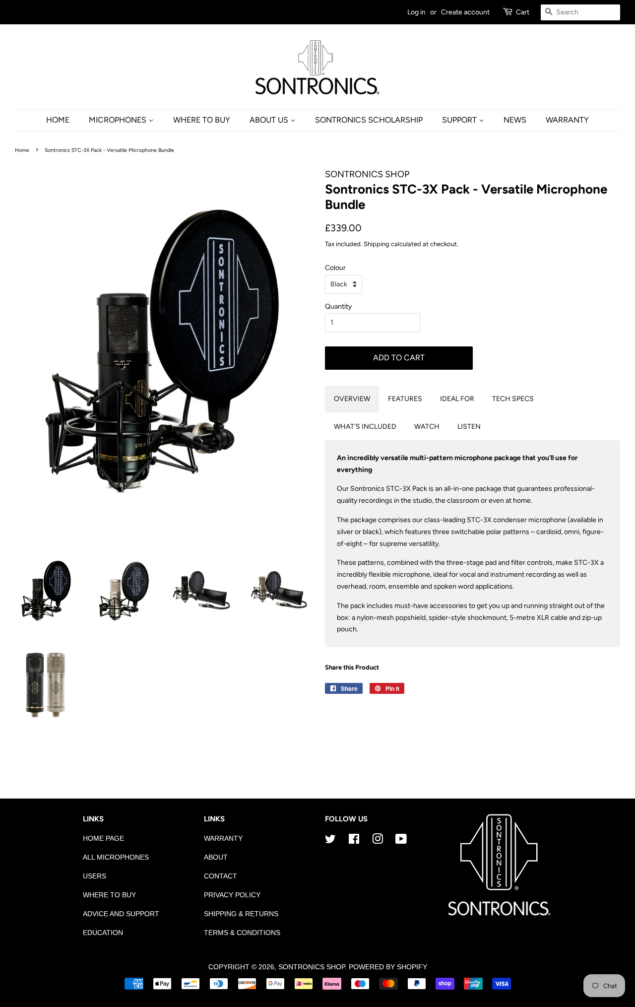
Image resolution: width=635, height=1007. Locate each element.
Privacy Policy (232, 895)
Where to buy (201, 120)
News (515, 120)
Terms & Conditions (242, 933)
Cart (522, 12)
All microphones (116, 857)
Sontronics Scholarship (369, 120)
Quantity (338, 306)
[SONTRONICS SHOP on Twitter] (330, 841)
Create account (465, 12)
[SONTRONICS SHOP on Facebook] (354, 841)
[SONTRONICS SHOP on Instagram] (377, 841)
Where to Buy (109, 895)
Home (57, 120)
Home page (103, 838)
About (216, 857)
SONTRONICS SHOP (311, 967)
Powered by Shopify (388, 967)
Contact (220, 876)
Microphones (118, 120)
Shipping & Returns (241, 914)
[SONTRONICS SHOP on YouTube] (401, 841)
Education (103, 933)
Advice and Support (121, 914)
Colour (335, 268)
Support (460, 120)
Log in (416, 12)
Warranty (567, 120)
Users (94, 876)
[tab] (352, 399)
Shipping (376, 244)
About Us (270, 120)
